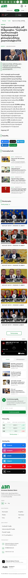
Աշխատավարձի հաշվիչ (8, 529)
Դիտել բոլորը (13, 434)
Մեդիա (4, 514)
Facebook (6, 141)
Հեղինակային (10, 10)
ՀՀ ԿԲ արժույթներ (6, 535)
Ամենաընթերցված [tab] (20, 359)
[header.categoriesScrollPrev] (2, 10)
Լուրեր (16, 10)
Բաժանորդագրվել (14, 412)
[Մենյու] (25, 6)
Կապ (3, 517)
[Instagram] (5, 2)
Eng (26, 1)
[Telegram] (8, 2)
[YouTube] (14, 2)
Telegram (21, 141)
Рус (23, 1)
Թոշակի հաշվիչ (6, 532)
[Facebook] (2, 2)
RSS (19, 517)
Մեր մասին (5, 511)
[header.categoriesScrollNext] (26, 10)
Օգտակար (21, 514)
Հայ (21, 1)
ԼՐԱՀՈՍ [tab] (7, 359)
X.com (13, 141)
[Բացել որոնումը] (17, 2)
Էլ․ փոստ (14, 145)
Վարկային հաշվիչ (6, 526)
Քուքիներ (20, 511)
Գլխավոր (4, 20)
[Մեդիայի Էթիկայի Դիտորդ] (22, 6)
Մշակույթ (23, 10)
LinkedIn (6, 145)
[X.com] (11, 2)
